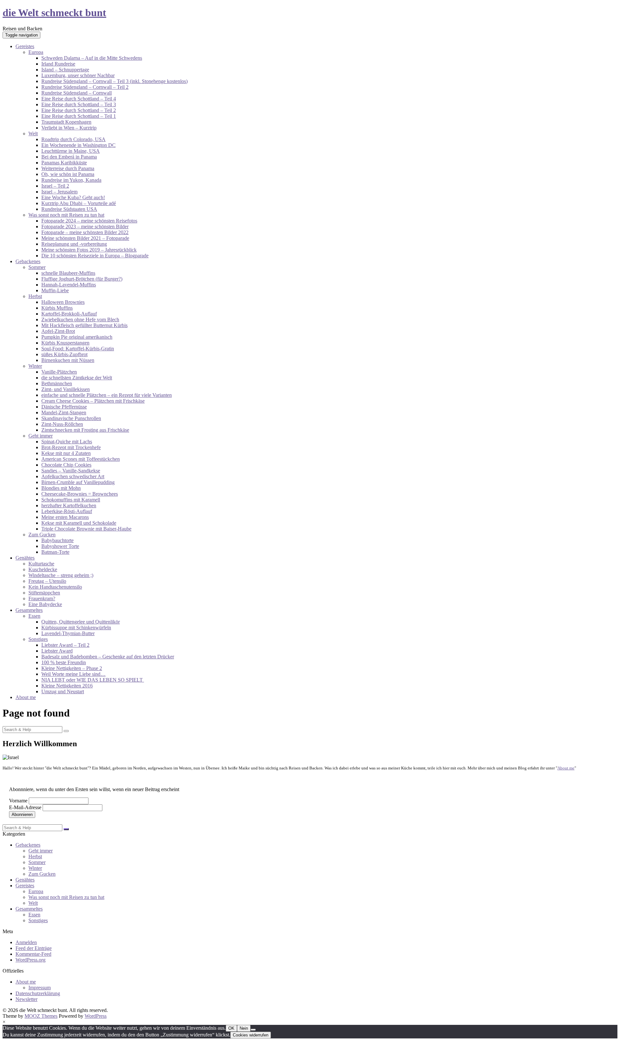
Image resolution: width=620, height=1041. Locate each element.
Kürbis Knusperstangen (65, 342)
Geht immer (40, 435)
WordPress (96, 1016)
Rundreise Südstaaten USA (69, 209)
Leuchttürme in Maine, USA (70, 151)
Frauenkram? (41, 598)
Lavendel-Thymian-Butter (68, 633)
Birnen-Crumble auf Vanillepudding (78, 482)
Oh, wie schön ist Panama (67, 174)
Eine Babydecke (45, 604)
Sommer (37, 267)
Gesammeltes (29, 610)
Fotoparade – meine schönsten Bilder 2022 (85, 232)
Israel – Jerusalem (59, 191)
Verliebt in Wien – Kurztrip (69, 127)
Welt (33, 133)
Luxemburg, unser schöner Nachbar (78, 75)
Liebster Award (57, 651)
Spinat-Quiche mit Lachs (66, 441)
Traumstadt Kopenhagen (66, 122)
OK (231, 1028)
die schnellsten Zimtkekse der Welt (76, 377)
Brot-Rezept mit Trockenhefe (71, 447)
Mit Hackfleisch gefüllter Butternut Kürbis (84, 325)
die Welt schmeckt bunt (54, 12)
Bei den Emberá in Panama (69, 157)
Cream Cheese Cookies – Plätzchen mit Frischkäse (93, 401)
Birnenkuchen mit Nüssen (67, 360)
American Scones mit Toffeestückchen (80, 459)
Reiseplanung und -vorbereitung (74, 244)
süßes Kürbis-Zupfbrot (64, 354)
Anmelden (26, 942)
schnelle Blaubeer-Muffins (68, 273)
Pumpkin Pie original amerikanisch (76, 337)
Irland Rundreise (58, 64)
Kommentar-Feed (33, 954)
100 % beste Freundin (63, 662)
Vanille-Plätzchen (59, 372)
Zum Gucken (42, 534)
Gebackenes (28, 261)
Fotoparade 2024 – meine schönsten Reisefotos (89, 220)
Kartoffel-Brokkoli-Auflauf (69, 313)
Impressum (39, 987)
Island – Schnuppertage (65, 69)
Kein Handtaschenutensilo (55, 587)
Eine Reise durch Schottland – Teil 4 (78, 98)
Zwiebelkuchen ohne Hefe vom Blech (80, 319)
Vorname (18, 800)
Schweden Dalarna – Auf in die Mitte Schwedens (91, 58)
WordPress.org (31, 960)
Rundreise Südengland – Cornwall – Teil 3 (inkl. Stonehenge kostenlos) (114, 81)
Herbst (35, 296)
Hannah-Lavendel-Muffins (68, 284)
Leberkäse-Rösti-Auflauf (66, 511)
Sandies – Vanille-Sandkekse (70, 470)
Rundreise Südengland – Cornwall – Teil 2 (85, 87)
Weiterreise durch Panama (67, 168)
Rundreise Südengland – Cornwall (76, 93)
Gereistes (25, 46)
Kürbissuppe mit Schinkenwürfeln (76, 627)
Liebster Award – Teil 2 (65, 645)
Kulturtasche (41, 563)
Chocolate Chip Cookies (66, 465)
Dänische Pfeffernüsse (64, 406)
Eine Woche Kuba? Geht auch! (73, 197)
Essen (34, 616)
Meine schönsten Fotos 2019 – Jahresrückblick (89, 250)
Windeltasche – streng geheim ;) (60, 575)
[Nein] (253, 1030)
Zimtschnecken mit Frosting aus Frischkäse (85, 430)
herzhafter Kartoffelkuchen (68, 505)
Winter (35, 366)
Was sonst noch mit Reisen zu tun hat (66, 215)
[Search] (66, 731)
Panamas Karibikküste (64, 162)
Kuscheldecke (42, 569)
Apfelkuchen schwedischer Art (72, 476)
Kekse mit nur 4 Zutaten (66, 453)
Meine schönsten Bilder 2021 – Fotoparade (85, 238)
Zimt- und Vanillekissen (65, 389)
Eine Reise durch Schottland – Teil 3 (78, 104)
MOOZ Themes (41, 1016)
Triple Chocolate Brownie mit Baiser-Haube (86, 528)
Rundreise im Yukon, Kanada (71, 180)
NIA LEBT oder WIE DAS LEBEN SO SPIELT (92, 680)
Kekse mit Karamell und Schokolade (78, 523)
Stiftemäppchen (44, 592)
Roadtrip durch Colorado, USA (73, 139)
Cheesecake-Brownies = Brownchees (79, 494)
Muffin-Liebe (55, 290)
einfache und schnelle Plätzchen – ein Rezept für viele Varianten (106, 395)
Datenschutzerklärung (38, 993)
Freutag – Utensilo (47, 581)
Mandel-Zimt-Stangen (63, 412)
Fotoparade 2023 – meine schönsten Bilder (85, 226)
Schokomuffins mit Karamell (70, 499)
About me (26, 697)
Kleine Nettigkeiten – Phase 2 (71, 668)
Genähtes (25, 558)
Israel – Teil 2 (55, 186)
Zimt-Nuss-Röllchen (62, 424)
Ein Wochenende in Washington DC (78, 145)
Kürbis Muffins (57, 308)
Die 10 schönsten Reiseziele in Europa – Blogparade (95, 255)
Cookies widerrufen (250, 1035)
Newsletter (26, 999)
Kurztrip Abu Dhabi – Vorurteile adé (78, 203)
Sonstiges (38, 639)
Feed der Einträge (34, 948)
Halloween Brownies (63, 302)
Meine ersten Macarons (65, 517)
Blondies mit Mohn (61, 488)
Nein (244, 1028)
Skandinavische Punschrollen (71, 418)
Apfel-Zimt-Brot (58, 331)
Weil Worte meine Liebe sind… (73, 674)
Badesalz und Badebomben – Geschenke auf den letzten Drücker (107, 656)
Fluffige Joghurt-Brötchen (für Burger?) (81, 279)
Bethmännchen (56, 383)
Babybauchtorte (57, 540)
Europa (35, 52)
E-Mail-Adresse (25, 807)
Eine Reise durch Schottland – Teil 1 (78, 116)
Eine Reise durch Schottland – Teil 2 (78, 110)
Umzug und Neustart (62, 691)
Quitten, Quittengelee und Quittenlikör (80, 621)
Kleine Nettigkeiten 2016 (67, 685)
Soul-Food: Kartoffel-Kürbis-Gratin (77, 348)
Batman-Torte (55, 552)
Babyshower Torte (60, 546)
